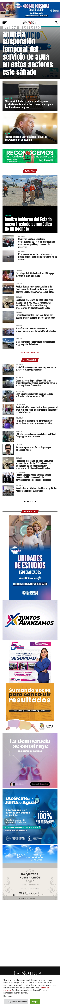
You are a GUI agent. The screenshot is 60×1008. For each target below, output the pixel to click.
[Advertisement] (30, 931)
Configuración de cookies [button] (16, 1002)
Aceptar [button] (35, 1002)
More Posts (30, 501)
